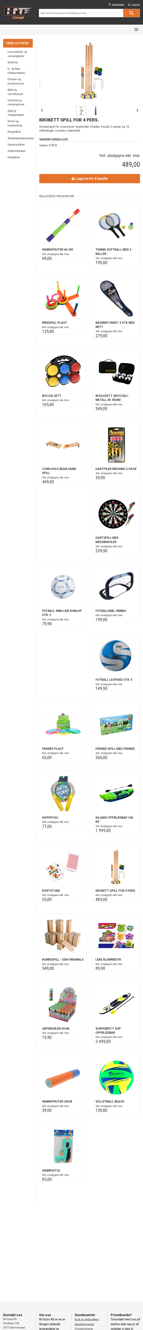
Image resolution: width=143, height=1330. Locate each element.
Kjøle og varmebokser (15, 91)
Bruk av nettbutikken (87, 1319)
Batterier (13, 62)
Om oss (45, 1315)
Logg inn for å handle (91, 178)
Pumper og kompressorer (16, 81)
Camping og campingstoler (16, 102)
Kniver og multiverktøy (15, 123)
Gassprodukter (16, 144)
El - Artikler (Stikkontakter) (16, 70)
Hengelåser (14, 131)
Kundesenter (118, 4)
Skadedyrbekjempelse (20, 138)
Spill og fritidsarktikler (16, 112)
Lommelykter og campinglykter (17, 53)
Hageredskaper (17, 150)
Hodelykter (14, 157)
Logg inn (136, 4)
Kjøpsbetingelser (84, 1324)
